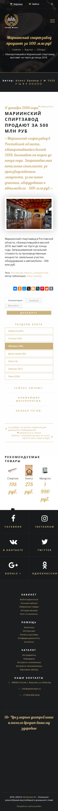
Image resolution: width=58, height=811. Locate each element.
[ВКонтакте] (15, 289)
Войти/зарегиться (29, 599)
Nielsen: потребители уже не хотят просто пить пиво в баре (30, 437)
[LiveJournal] (38, 289)
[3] (35, 84)
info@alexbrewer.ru (31, 688)
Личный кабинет (29, 603)
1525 (50, 80)
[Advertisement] (29, 763)
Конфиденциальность (29, 638)
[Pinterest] (42, 289)
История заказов (29, 610)
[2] (33, 84)
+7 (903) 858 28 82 (31, 695)
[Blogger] (33, 289)
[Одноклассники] (20, 289)
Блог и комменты (29, 613)
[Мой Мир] (24, 289)
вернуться (46, 106)
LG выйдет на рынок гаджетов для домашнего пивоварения (27, 429)
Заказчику (29, 627)
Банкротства (41, 272)
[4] (38, 84)
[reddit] (47, 289)
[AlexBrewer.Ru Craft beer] (11, 21)
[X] (29, 289)
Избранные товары (29, 606)
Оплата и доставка (29, 634)
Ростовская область (22, 272)
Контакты (29, 641)
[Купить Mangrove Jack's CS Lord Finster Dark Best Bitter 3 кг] (45, 470)
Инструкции (29, 630)
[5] (41, 84)
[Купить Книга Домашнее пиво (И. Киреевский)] (29, 470)
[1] (30, 84)
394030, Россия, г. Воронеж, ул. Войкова (31, 682)
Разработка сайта (29, 806)
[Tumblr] (51, 289)
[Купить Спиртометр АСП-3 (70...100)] (13, 470)
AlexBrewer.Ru (29, 797)
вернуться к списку (30, 433)
